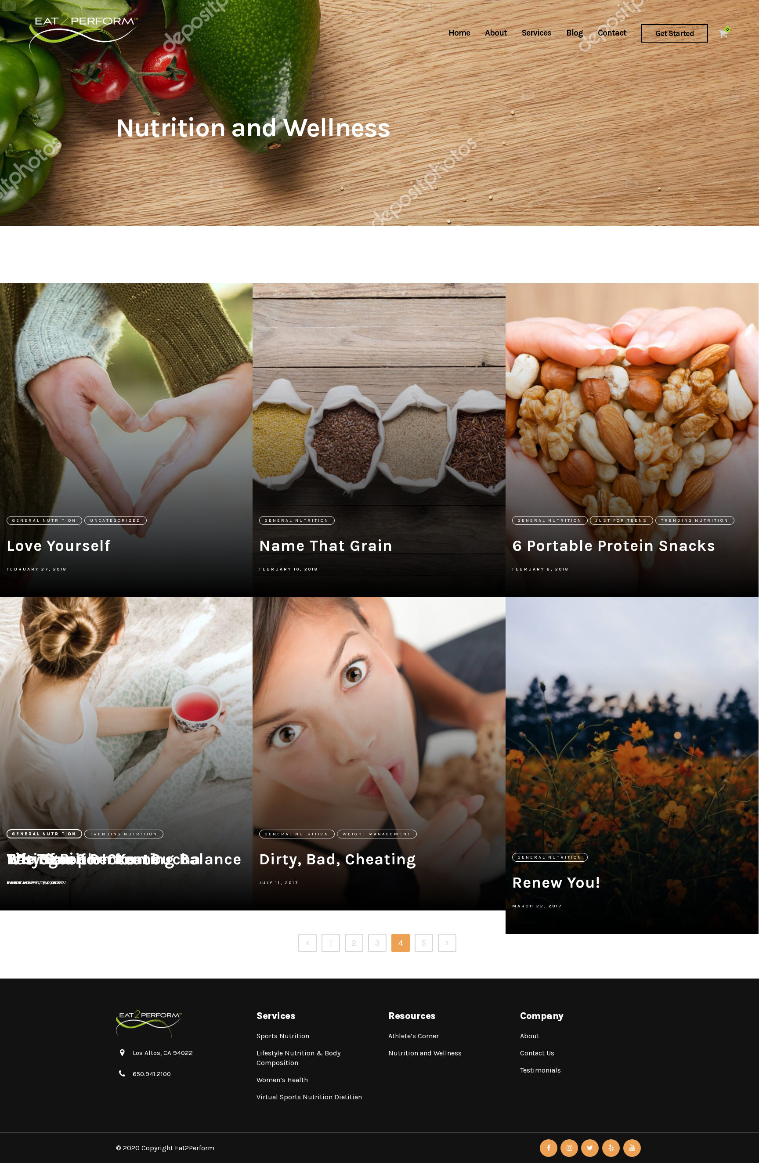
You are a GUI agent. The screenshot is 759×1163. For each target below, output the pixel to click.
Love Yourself (59, 545)
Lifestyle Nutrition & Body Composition (298, 1058)
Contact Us (537, 1053)
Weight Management (377, 834)
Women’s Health (282, 1080)
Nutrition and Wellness (425, 1053)
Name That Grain (326, 545)
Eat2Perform (194, 1148)
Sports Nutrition (283, 1036)
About (529, 1036)
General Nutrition (44, 520)
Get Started (674, 33)
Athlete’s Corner (413, 1036)
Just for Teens (621, 520)
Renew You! (556, 882)
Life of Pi (40, 858)
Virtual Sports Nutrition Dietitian (309, 1097)
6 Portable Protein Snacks (614, 545)
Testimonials (540, 1070)
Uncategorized (115, 520)
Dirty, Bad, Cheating (337, 859)
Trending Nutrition (695, 520)
